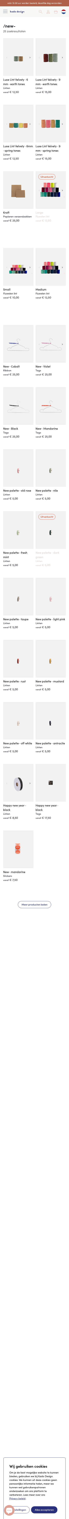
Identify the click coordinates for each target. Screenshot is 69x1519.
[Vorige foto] (6, 57)
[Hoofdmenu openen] (5, 11)
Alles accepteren (44, 1509)
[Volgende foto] (29, 57)
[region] (18, 57)
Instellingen (19, 1509)
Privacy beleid (17, 1498)
